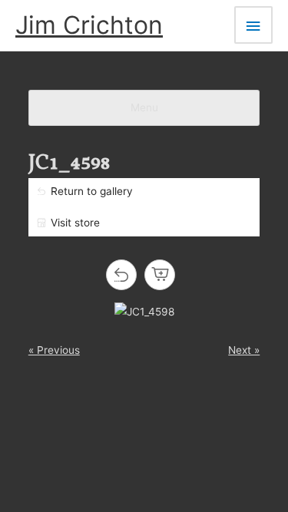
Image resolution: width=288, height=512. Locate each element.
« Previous (54, 350)
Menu (144, 107)
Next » (244, 350)
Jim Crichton (89, 25)
